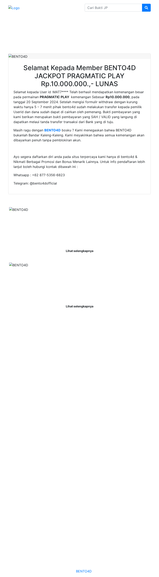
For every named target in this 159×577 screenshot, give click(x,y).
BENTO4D (84, 571)
